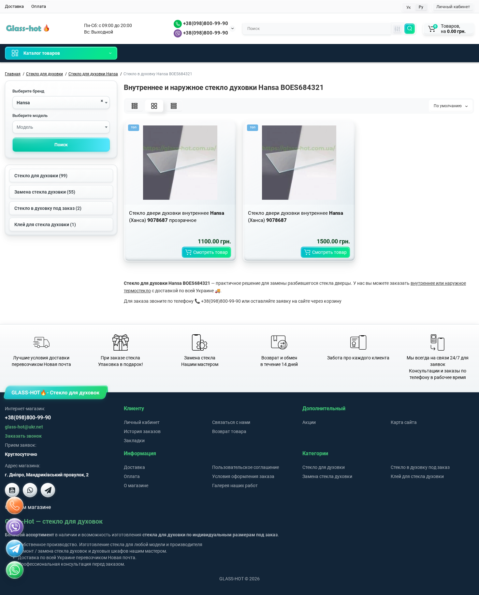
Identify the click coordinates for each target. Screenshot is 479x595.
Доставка (14, 6)
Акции (309, 422)
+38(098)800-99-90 (205, 23)
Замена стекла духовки (327, 476)
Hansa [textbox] (23, 102)
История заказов (142, 431)
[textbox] (61, 127)
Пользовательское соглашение (245, 467)
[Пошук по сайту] (409, 28)
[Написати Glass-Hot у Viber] (30, 490)
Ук (408, 7)
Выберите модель (30, 115)
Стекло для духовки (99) (40, 175)
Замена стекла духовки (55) (44, 192)
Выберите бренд (28, 91)
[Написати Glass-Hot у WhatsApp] (14, 570)
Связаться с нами (231, 422)
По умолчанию (448, 106)
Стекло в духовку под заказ (420, 467)
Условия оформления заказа (243, 476)
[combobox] (61, 102)
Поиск (61, 144)
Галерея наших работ (235, 485)
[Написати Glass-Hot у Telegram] (48, 490)
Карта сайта (404, 422)
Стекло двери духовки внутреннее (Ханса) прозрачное (176, 216)
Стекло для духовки (323, 467)
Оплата (38, 6)
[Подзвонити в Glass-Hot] (14, 505)
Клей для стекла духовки (417, 476)
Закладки (134, 440)
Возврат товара (229, 431)
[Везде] (397, 28)
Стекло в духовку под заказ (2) (47, 208)
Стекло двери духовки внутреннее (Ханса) (295, 216)
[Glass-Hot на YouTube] (12, 490)
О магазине (136, 485)
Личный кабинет (453, 6)
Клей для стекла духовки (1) (45, 224)
